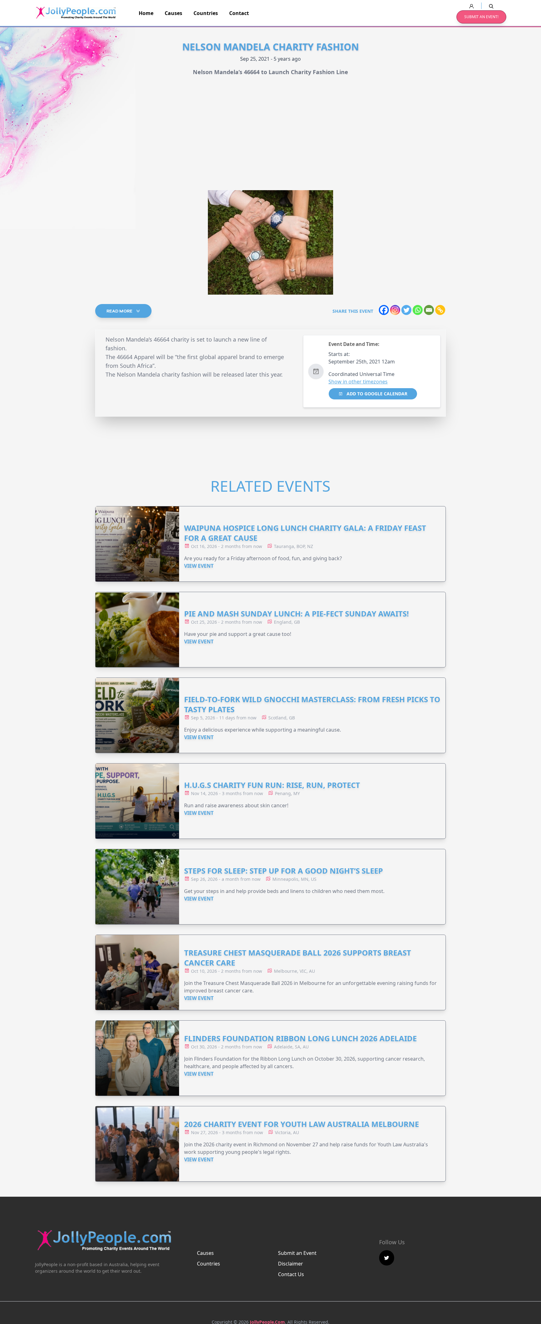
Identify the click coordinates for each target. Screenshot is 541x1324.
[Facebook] (384, 310)
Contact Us (291, 1274)
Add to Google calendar (376, 394)
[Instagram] (395, 310)
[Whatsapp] (418, 310)
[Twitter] (406, 310)
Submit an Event (297, 1253)
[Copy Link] (440, 310)
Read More (119, 310)
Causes (173, 13)
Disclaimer (290, 1263)
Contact (239, 13)
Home (146, 13)
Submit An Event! (481, 16)
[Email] (429, 310)
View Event (199, 565)
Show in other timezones (358, 381)
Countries (205, 13)
